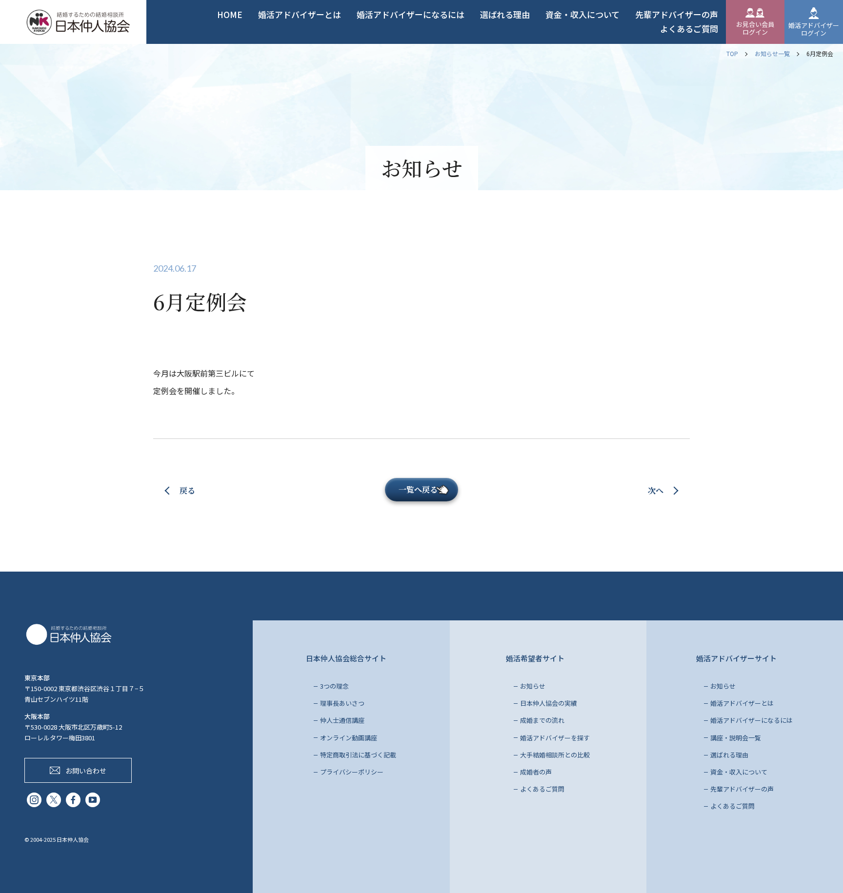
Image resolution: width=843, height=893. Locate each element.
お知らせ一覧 (772, 53)
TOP (732, 53)
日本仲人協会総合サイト (346, 658)
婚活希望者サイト (535, 658)
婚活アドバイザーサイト (736, 658)
